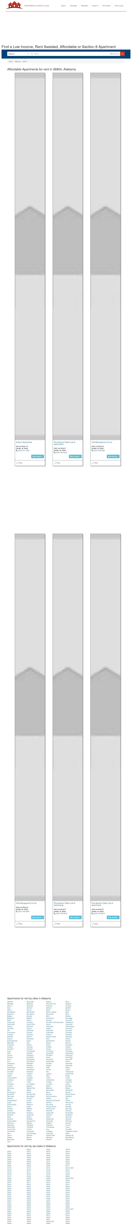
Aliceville (68, 1004)
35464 (29, 1199)
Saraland (10, 1115)
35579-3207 (70, 1209)
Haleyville (30, 1063)
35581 (9, 1211)
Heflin (48, 1067)
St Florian (69, 1121)
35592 (68, 1211)
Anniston (68, 1006)
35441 (68, 1195)
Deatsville (69, 1037)
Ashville (68, 1008)
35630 (29, 1219)
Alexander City (51, 1004)
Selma (48, 1117)
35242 (48, 1190)
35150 (48, 1174)
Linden (29, 1082)
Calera (29, 1020)
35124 (9, 1170)
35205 (48, 1178)
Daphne (29, 1037)
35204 (29, 1178)
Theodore (30, 1127)
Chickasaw (49, 1026)
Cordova (29, 1032)
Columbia (69, 1030)
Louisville (49, 1084)
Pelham (29, 1102)
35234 (9, 1190)
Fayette (68, 1047)
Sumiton (68, 1123)
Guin (8, 1061)
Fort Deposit (31, 1051)
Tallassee (49, 1125)
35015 (48, 1151)
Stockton (29, 1123)
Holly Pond (10, 1069)
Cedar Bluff (10, 1024)
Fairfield (9, 1047)
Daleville (10, 1037)
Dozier (29, 1041)
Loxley (68, 1084)
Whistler (29, 1139)
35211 (29, 1182)
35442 (9, 1197)
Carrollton (30, 1022)
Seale (9, 1117)
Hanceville (69, 1063)
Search (63, 6)
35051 (68, 1158)
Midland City (31, 1088)
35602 (48, 1213)
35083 (68, 1164)
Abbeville (10, 1002)
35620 (48, 1217)
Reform (29, 1111)
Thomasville (50, 1127)
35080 (48, 1164)
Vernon (9, 1135)
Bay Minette (30, 1012)
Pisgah (29, 1107)
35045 (9, 1158)
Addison (48, 1002)
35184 (48, 1176)
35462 (9, 1199)
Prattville (68, 1107)
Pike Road (49, 1104)
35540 (68, 1203)
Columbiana (11, 1032)
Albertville (30, 1004)
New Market (31, 1096)
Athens (9, 1010)
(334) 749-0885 (99, 450)
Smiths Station (12, 1121)
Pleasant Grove (51, 1107)
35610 (29, 1215)
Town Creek (11, 1129)
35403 (68, 1192)
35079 (29, 1164)
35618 (29, 1217)
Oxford (68, 1100)
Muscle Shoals (70, 1094)
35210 (9, 1182)
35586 (48, 1211)
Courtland (69, 1032)
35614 (68, 1215)
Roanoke (68, 1111)
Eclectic (68, 1041)
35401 (48, 1192)
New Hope (10, 1096)
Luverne (10, 1086)
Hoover (48, 1069)
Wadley (9, 1137)
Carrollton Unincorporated (54, 1022)
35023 (48, 1153)
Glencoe (10, 1057)
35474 (29, 1201)
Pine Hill (68, 1104)
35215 (29, 1184)
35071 (48, 1162)
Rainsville (69, 1109)
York (8, 1141)
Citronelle (10, 1028)
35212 (48, 1182)
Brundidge (69, 1018)
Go (122, 54)
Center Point (31, 1024)
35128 (9, 1172)
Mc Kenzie (10, 1088)
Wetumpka (10, 1139)
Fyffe (8, 1053)
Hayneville (69, 1065)
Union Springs (31, 1133)
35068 (29, 1162)
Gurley (68, 1061)
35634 (9, 1221)
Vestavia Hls (70, 1135)
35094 (29, 1166)
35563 (29, 1207)
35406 (48, 1195)
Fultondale (69, 1051)
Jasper (9, 1076)
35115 (9, 1168)
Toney (68, 1127)
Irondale (10, 1074)
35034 (9, 1155)
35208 (48, 1180)
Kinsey (68, 1076)
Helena (68, 1067)
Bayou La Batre (51, 1012)
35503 (29, 1203)
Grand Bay (69, 1057)
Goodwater (30, 1057)
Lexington (69, 1080)
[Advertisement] (66, 27)
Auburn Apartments (24, 442)
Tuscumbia (30, 1131)
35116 (29, 1168)
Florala (48, 1049)
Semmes (10, 1119)
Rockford (30, 1113)
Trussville (69, 1129)
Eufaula (29, 1045)
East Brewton (50, 1041)
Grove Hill (69, 1059)
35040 (29, 1155)
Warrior (29, 1137)
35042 (48, 1155)
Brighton (29, 1018)
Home (11, 61)
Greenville (49, 1059)
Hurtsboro (30, 1072)
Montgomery (11, 1092)
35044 (68, 1155)
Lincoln (9, 1082)
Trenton (29, 1129)
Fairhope (30, 1047)
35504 (48, 1203)
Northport (69, 1096)
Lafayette (30, 1078)
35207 (29, 1180)
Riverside (49, 1111)
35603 (68, 1213)
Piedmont (30, 1104)
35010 (29, 1151)
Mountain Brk (31, 1094)
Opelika (48, 1098)
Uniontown (49, 1133)
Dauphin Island (51, 1037)
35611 (48, 1215)
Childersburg (70, 1026)
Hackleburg (11, 1063)
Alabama (18, 61)
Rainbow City (50, 1109)
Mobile (29, 1090)
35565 (68, 1207)
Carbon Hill (10, 1022)
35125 (29, 1170)
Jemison (29, 1076)
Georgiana (30, 1055)
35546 (9, 1205)
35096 (48, 1166)
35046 (29, 1158)
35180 (29, 1176)
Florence (68, 1049)
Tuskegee (49, 1131)
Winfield (48, 1139)
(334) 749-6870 (61, 452)
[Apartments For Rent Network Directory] (27, 3)
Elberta (48, 1043)
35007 (9, 1151)
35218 (9, 1186)
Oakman (10, 1098)
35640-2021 (50, 1221)
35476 (48, 1201)
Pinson (9, 1107)
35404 (9, 1195)
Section (29, 1117)
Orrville (29, 1100)
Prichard (10, 1109)
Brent (48, 1016)
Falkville (48, 1047)
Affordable (84, 6)
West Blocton (70, 1137)
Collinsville (49, 1030)
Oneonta (29, 1098)
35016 (68, 1151)
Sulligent (49, 1123)
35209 (68, 1180)
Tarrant (68, 1125)
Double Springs (12, 1041)
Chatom (9, 1026)
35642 (68, 1221)
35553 (68, 1205)
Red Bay (10, 1111)
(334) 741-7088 (23, 450)
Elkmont (68, 1043)
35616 (9, 1217)
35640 (29, 1221)
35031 (68, 1153)
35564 (48, 1207)
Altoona (9, 1006)
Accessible (73, 6)
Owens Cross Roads (53, 1100)
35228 (48, 1188)
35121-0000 (70, 1168)
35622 (68, 1217)
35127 (68, 1170)
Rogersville (49, 1113)
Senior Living (119, 6)
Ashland (48, 1008)
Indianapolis (69, 1072)
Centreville (69, 1024)
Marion (48, 1086)
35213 (68, 1182)
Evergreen (69, 1045)
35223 (68, 1186)
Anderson (49, 1006)
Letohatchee (50, 1080)
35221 (29, 1186)
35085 (9, 1166)
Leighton (29, 1080)
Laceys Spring (11, 1078)
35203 (9, 1178)
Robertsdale (11, 1113)
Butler (9, 1020)
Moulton (68, 1092)
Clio (8, 1030)
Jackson (49, 1074)
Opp (67, 1098)
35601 (29, 1213)
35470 (68, 1199)
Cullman (49, 1035)
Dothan (68, 1039)
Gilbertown (69, 1055)
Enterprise (10, 1045)
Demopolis (30, 1039)
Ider (47, 1072)
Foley (9, 1051)
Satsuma (49, 1115)
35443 (29, 1197)
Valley (67, 1133)
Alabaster (10, 1004)
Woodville (69, 1139)
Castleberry (69, 1022)
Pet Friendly (106, 6)
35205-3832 (70, 1178)
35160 (68, 1174)
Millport (68, 1088)
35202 (68, 1176)
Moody (29, 1092)
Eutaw (48, 1045)
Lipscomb (69, 1082)
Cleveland (69, 1028)
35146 (9, 1174)
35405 (29, 1195)
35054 (9, 1160)
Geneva (9, 1055)
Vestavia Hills (50, 1135)
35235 (29, 1190)
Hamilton (49, 1063)
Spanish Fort (31, 1121)
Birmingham (31, 1014)
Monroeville (50, 1090)
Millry (9, 1090)
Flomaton (30, 1049)
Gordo (48, 1057)
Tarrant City (11, 1127)
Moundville (10, 1094)
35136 (68, 1172)
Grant (9, 1059)
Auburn (68, 1010)
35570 (9, 1209)
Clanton (29, 1028)
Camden (49, 1020)
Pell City (48, 1102)
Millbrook (49, 1088)
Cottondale (49, 1032)
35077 (9, 1164)
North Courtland (51, 1096)
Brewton (68, 1016)
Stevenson (10, 1123)
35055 (29, 1160)
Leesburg (10, 1080)
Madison (29, 1086)
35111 (68, 1166)
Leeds (68, 1078)
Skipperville (50, 1119)
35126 (48, 1170)
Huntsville (10, 1072)
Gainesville (49, 1053)
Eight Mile (10, 1043)
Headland (30, 1067)
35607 (9, 1215)
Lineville (48, 1082)
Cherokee (30, 1026)
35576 (29, 1209)
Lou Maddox (31, 1084)
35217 (68, 1184)
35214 (9, 1184)
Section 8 (95, 6)
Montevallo (69, 1090)
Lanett (48, 1078)
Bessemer (10, 1014)
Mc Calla (68, 1086)
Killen (48, 1076)
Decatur (9, 1039)
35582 (29, 1211)
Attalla (48, 1010)
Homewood (30, 1069)
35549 (29, 1205)
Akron (67, 1002)
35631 (48, 1219)
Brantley (29, 1016)
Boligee (9, 1016)
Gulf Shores (30, 1061)
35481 (68, 1201)
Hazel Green (11, 1067)
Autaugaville (11, 1012)
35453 (68, 1197)
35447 (48, 1197)
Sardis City (30, 1115)
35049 (48, 1158)
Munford (49, 1094)
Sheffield (29, 1119)
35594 (9, 1213)
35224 (9, 1188)
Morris (48, 1092)
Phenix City (69, 1102)
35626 (9, 1219)
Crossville (30, 1035)
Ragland (29, 1109)
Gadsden (30, 1053)
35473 (9, 1201)
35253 (29, 1192)
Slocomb (68, 1119)
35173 (9, 1176)
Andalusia (30, 1006)
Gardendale (69, 1053)
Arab (8, 1008)
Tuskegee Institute (72, 1131)
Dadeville (69, 1035)
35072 (68, 1162)
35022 (29, 1153)
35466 (48, 1199)
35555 (9, 1207)
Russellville (69, 1113)
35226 (29, 1188)
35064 (9, 1162)
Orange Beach (12, 1100)
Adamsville (30, 1002)
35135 (48, 1172)
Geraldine (49, 1055)
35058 (48, 1160)
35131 (29, 1172)
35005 (68, 1149)
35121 (48, 1168)
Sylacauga (10, 1125)
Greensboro (31, 1059)
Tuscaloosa (11, 1131)
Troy (47, 1129)
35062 (68, 1160)
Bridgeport (10, 1018)
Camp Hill (69, 1020)
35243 (68, 1190)
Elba (28, 1043)
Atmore (29, 1010)
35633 (68, 1219)
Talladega (30, 1125)
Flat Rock (10, 1049)
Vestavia (29, 1135)
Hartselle (29, 1065)
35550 (48, 1205)
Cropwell (10, 1035)
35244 (9, 1192)
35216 (48, 1184)
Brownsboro (50, 1018)
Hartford (10, 1065)
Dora (47, 1039)
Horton (68, 1069)
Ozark (9, 1102)
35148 (29, 1174)
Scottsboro (69, 1115)
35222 (48, 1186)
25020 (29, 1149)
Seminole (69, 1117)
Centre (48, 1024)
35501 (9, 1203)
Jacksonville (69, 1074)
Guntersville (50, 1061)
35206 (9, 1180)
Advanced (115, 54)
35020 (9, 1153)
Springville (49, 1121)
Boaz (67, 1014)
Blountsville (50, 1014)
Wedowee (49, 1137)
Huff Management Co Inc (102, 442)
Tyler (8, 1133)
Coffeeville (30, 1030)
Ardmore (29, 1008)
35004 (48, 1149)
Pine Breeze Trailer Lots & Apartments (64, 443)
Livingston (10, 1084)
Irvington (29, 1074)
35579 (48, 1209)
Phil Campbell (11, 1104)
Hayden (48, 1065)
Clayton (48, 1028)
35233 (68, 1188)
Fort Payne (49, 1051)
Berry (67, 1012)
